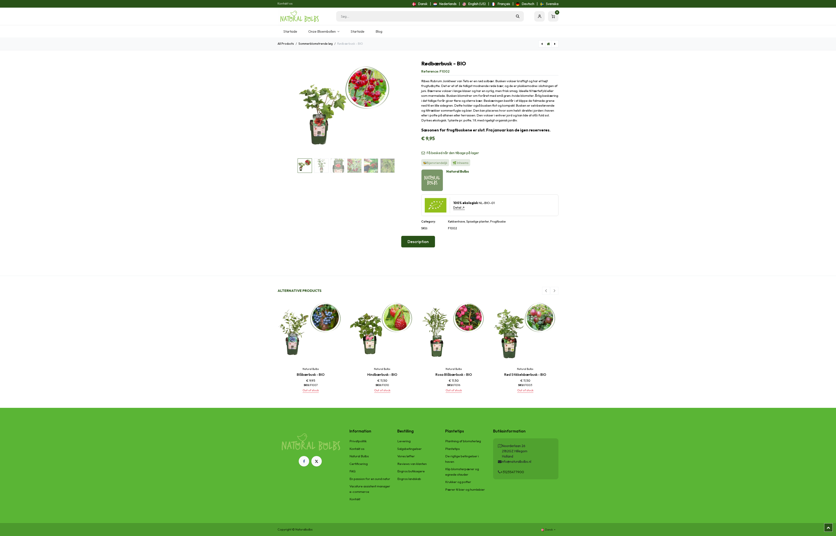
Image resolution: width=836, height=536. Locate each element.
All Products (286, 44)
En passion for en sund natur (369, 479)
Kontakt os (285, 3)
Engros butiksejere (411, 471)
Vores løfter (406, 456)
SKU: (424, 228)
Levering (404, 441)
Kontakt (354, 499)
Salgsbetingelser (409, 449)
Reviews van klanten (412, 464)
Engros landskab (409, 479)
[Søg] (518, 16)
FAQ (352, 471)
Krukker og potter (458, 482)
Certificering (358, 464)
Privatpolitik (358, 441)
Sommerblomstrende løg (315, 44)
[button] (284, 108)
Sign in (539, 16)
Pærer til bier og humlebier (465, 489)
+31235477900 (512, 472)
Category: (428, 221)
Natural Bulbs (359, 456)
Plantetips (452, 449)
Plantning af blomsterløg (463, 441)
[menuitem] (420, 3)
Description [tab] (418, 241)
